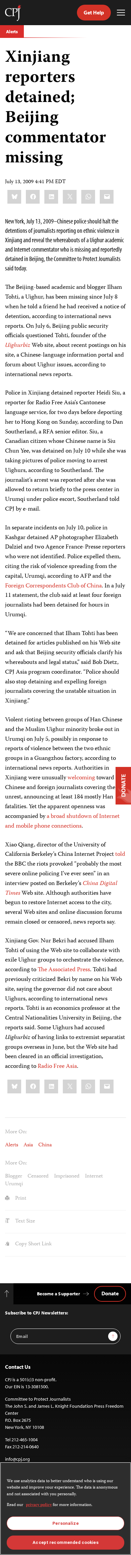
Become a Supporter (58, 1294)
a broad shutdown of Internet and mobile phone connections (62, 821)
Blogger (13, 1176)
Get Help (94, 12)
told (120, 854)
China (45, 1145)
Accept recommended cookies (65, 1542)
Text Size (24, 1221)
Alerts (12, 32)
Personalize (65, 1523)
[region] (65, 1508)
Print (20, 1198)
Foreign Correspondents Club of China (53, 586)
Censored (38, 1176)
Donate (110, 1293)
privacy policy (39, 1505)
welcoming (81, 778)
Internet (94, 1176)
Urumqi (14, 1184)
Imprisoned (67, 1176)
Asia (28, 1145)
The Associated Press (64, 970)
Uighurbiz (17, 346)
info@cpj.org (17, 1459)
